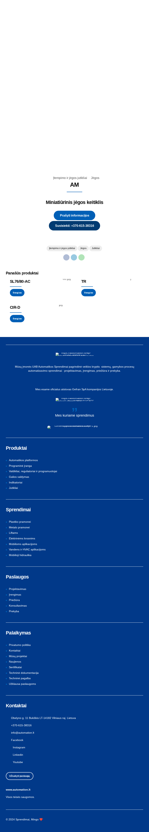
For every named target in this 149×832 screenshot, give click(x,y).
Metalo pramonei (19, 527)
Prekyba (14, 611)
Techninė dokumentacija (24, 672)
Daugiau (17, 292)
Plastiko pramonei (20, 521)
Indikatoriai (15, 482)
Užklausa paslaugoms (22, 683)
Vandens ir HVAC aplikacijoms (27, 549)
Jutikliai (96, 248)
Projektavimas (17, 588)
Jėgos (95, 178)
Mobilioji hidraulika (20, 555)
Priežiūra (14, 600)
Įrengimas (15, 594)
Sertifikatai (15, 667)
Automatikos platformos (23, 460)
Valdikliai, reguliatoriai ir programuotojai (33, 471)
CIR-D (15, 307)
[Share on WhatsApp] (81, 257)
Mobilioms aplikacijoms (23, 544)
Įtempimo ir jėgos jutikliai (70, 178)
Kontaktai (14, 650)
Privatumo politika (20, 644)
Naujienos (15, 661)
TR (83, 281)
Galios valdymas (19, 476)
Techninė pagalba (20, 678)
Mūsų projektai (18, 656)
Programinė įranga (20, 465)
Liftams (13, 532)
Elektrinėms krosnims (22, 538)
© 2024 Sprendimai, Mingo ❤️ (24, 819)
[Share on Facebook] (66, 257)
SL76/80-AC (20, 281)
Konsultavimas (18, 605)
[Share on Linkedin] (74, 257)
